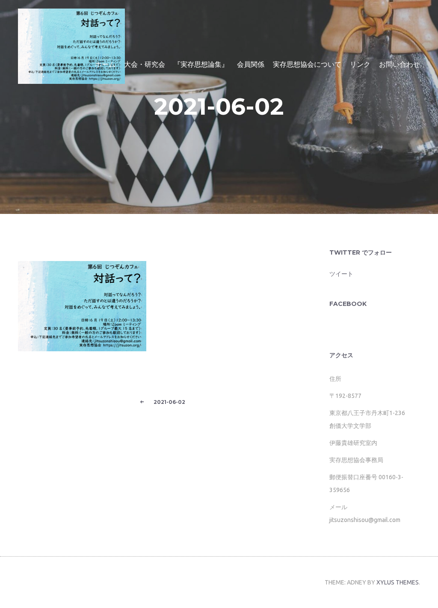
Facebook (348, 304)
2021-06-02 (219, 106)
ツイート (341, 273)
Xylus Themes (397, 582)
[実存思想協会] (71, 41)
